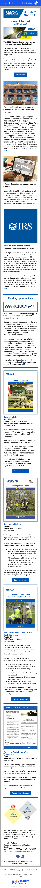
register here (31, 204)
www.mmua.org (27, 851)
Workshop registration (20, 699)
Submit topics (20, 74)
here (5, 150)
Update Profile (17, 874)
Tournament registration (20, 793)
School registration (20, 471)
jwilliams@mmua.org (11, 851)
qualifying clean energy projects (18, 197)
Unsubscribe (8, 874)
